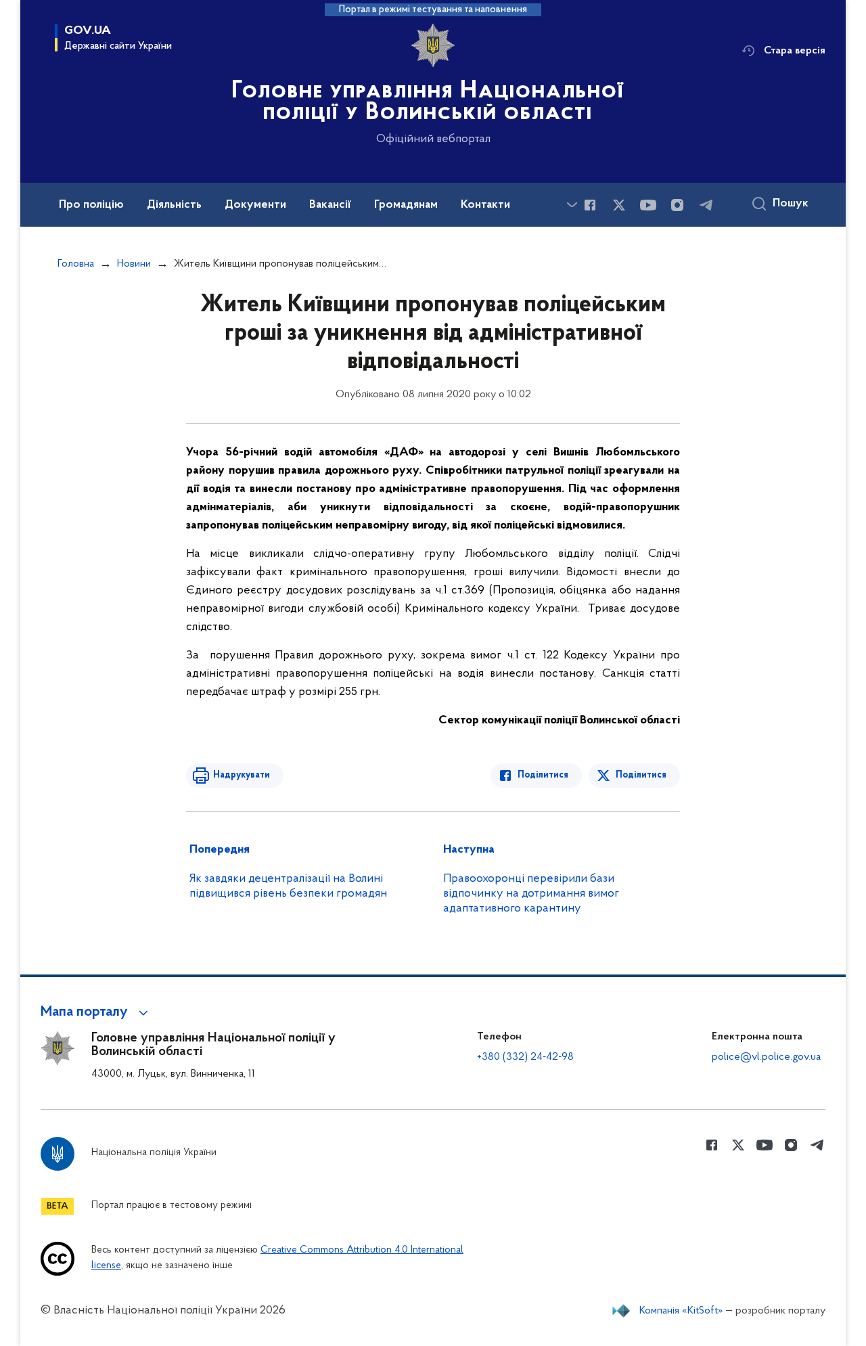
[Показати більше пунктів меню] (572, 205)
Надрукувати (241, 775)
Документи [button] (255, 205)
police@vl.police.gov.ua (766, 1057)
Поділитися (543, 775)
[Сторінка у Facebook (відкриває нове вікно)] (590, 205)
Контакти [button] (485, 205)
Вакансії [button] (330, 205)
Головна (76, 264)
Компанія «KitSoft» (681, 1310)
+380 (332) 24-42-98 (525, 1057)
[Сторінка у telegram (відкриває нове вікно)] (706, 205)
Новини (134, 264)
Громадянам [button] (406, 205)
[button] (96, 1012)
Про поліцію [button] (91, 205)
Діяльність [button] (174, 205)
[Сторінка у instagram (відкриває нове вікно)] (677, 205)
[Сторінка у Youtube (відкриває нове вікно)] (648, 205)
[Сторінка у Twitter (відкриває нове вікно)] (619, 205)
